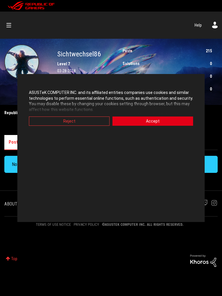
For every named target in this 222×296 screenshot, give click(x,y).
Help (198, 25)
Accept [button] (153, 121)
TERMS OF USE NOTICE (53, 224)
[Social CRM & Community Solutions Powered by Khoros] (203, 260)
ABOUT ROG (15, 204)
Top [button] (14, 258)
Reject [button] (69, 121)
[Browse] (11, 25)
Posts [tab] (14, 142)
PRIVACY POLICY (86, 224)
